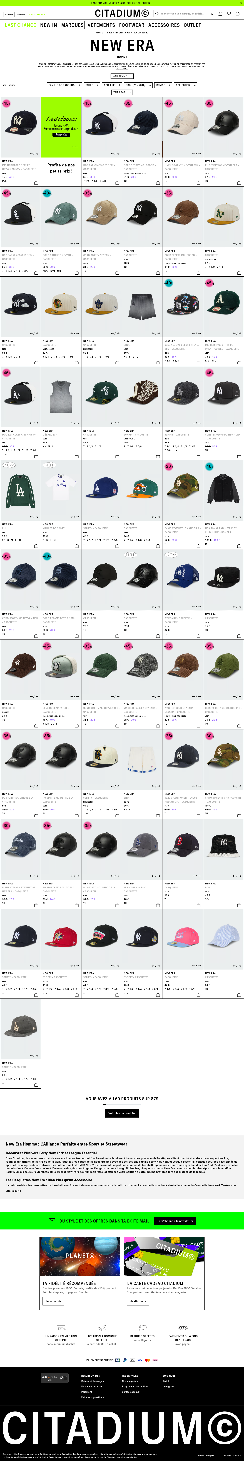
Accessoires (164, 25)
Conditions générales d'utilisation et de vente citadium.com (128, 1454)
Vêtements (101, 25)
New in (48, 25)
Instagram (168, 1386)
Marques (72, 25)
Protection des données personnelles (80, 1454)
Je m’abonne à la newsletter (175, 1221)
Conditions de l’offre (127, 1457)
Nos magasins (130, 1381)
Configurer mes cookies (25, 1454)
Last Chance (20, 25)
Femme (21, 14)
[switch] (63, 1378)
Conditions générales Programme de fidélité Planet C (89, 1457)
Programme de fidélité (135, 1386)
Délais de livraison (92, 1386)
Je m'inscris (53, 1301)
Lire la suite (13, 1190)
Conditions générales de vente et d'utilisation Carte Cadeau (33, 1457)
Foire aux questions (92, 1397)
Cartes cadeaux (131, 1391)
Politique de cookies (49, 1454)
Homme (9, 14)
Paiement (86, 1391)
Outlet (192, 25)
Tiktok (166, 1381)
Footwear (131, 25)
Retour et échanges (92, 1381)
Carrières (7, 1454)
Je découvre (138, 1301)
